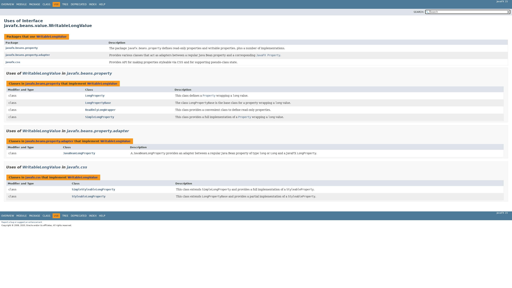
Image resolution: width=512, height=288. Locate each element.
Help (102, 4)
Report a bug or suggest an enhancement (21, 222)
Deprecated (79, 4)
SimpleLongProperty (99, 117)
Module (21, 4)
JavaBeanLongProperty (79, 153)
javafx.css (13, 62)
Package (34, 4)
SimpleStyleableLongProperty (93, 189)
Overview (7, 4)
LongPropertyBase (98, 102)
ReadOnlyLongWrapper (100, 109)
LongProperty (94, 95)
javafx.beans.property (22, 47)
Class (46, 4)
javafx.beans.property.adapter (28, 54)
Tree (65, 4)
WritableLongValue (51, 36)
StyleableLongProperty (88, 196)
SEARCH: (419, 12)
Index (93, 4)
